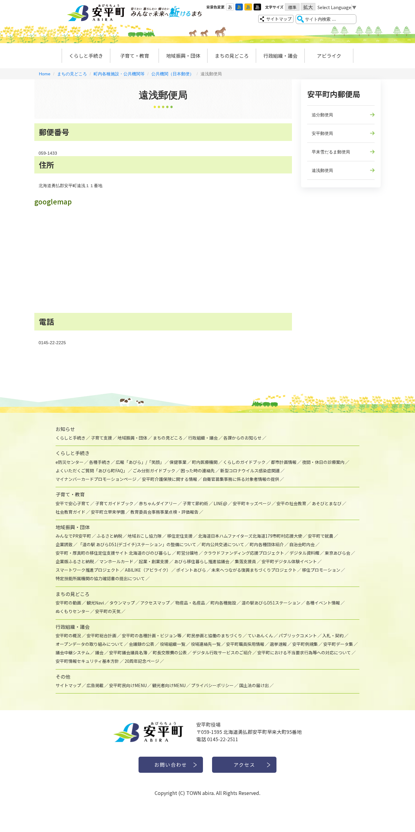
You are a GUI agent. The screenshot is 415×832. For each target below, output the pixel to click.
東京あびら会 (337, 553)
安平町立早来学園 (108, 512)
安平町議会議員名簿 (128, 652)
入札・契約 (333, 635)
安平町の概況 (68, 635)
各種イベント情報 (323, 603)
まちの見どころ (232, 55)
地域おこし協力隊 (145, 536)
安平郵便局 (322, 133)
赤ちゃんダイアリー (158, 503)
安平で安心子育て (73, 503)
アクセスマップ (155, 603)
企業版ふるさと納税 (75, 561)
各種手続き (99, 462)
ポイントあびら (191, 570)
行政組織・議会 (280, 55)
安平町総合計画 (101, 635)
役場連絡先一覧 (206, 644)
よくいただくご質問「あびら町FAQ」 (91, 470)
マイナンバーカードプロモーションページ (96, 479)
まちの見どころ (72, 73)
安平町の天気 (108, 611)
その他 (63, 676)
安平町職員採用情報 (245, 644)
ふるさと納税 (109, 536)
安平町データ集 (338, 644)
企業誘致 (64, 544)
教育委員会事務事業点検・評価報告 (164, 512)
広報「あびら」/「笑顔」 (140, 462)
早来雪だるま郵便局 (331, 151)
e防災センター (70, 462)
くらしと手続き (86, 55)
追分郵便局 (322, 114)
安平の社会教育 (291, 503)
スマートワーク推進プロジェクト (87, 570)
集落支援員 (245, 561)
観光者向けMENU (169, 685)
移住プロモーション (321, 570)
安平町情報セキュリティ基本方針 (87, 661)
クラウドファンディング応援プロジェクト (244, 553)
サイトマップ (279, 19)
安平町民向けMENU (128, 685)
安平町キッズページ (252, 503)
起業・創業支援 (154, 561)
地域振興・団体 (183, 55)
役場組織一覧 (172, 644)
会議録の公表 (141, 644)
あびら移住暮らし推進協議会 (201, 561)
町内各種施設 (223, 603)
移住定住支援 (180, 536)
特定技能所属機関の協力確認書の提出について (100, 578)
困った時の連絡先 (198, 470)
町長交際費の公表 (170, 652)
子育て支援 (101, 438)
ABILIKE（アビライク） (148, 570)
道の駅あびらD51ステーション (271, 603)
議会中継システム (73, 652)
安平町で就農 (320, 536)
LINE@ (220, 503)
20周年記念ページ (142, 661)
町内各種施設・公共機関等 (119, 73)
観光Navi (95, 603)
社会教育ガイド (70, 512)
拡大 (308, 6)
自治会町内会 (302, 544)
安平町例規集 (305, 644)
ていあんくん (260, 635)
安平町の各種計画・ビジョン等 (151, 635)
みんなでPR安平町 (73, 536)
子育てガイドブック (114, 503)
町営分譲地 (187, 553)
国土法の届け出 (254, 685)
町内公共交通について (223, 544)
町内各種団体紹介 (267, 544)
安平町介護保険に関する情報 (169, 479)
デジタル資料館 (304, 553)
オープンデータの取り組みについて (89, 644)
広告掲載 (95, 685)
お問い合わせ (170, 764)
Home (44, 73)
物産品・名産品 (190, 603)
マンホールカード (116, 561)
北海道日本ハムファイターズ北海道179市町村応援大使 (250, 536)
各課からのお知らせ (242, 438)
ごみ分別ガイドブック (154, 470)
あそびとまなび (326, 503)
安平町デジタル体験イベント (289, 561)
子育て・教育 (134, 55)
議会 (99, 652)
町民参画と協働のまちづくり (214, 635)
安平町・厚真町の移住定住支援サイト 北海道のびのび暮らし (113, 553)
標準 (292, 7)
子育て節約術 (195, 503)
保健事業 (178, 462)
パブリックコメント (298, 635)
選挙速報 (278, 644)
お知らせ (65, 429)
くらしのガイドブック (244, 462)
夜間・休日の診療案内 (323, 462)
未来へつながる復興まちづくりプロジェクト (254, 570)
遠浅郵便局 (322, 170)
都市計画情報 (284, 462)
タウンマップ (122, 603)
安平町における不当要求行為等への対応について (304, 652)
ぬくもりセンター (73, 611)
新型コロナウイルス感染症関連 (250, 470)
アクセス (244, 764)
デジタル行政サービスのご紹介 (222, 652)
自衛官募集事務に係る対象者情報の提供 (241, 479)
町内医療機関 (205, 462)
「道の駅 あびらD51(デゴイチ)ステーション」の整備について (137, 544)
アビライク (329, 55)
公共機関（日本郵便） (172, 73)
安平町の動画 (68, 603)
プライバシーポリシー (212, 685)
